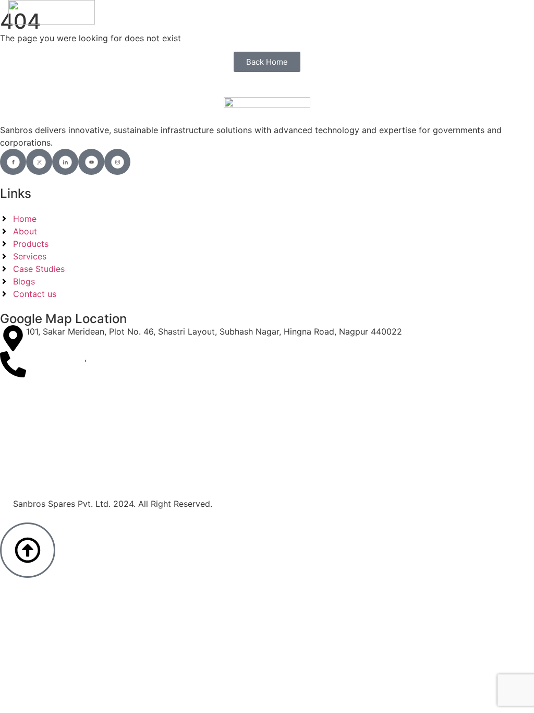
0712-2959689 (55, 357)
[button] (517, 12)
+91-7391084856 (123, 357)
